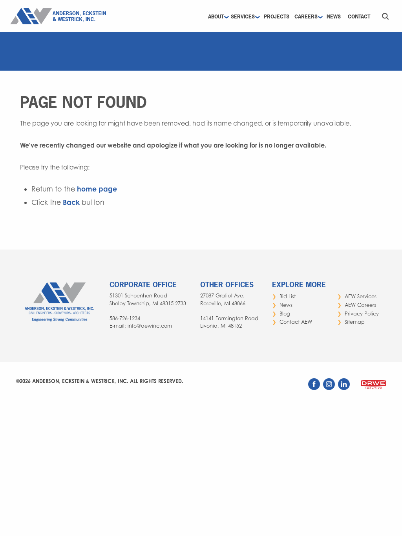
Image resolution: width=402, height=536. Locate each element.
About (216, 16)
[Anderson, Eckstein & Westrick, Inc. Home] (60, 15)
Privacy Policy (362, 314)
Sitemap (355, 322)
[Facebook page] (315, 388)
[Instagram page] (329, 388)
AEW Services (360, 296)
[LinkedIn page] (344, 388)
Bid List (288, 296)
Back (71, 202)
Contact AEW (296, 322)
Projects (276, 16)
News (334, 16)
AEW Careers (360, 305)
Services (243, 16)
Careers (306, 16)
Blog (285, 314)
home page (97, 189)
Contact (359, 16)
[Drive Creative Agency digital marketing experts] (373, 390)
